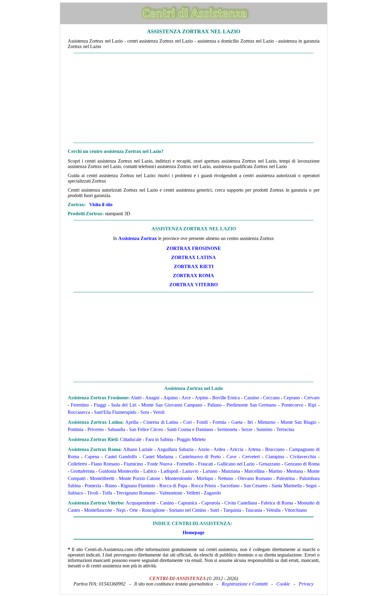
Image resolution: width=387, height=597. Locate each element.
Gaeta (236, 422)
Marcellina (254, 471)
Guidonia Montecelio (119, 471)
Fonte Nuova (159, 463)
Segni (311, 485)
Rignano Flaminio (138, 485)
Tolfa (107, 492)
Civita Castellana (240, 502)
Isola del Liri (123, 404)
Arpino (201, 397)
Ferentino (80, 404)
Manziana (230, 471)
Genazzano (269, 463)
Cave (231, 456)
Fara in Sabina (159, 439)
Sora (144, 412)
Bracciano (275, 449)
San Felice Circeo (146, 429)
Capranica (187, 502)
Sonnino (264, 429)
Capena (92, 456)
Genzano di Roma (302, 463)
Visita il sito (100, 204)
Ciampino (274, 456)
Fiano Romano (105, 463)
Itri (250, 422)
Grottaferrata (82, 471)
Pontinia (75, 429)
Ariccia (236, 449)
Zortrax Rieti (193, 266)
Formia (219, 422)
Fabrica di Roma (277, 502)
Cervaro (312, 397)
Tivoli (92, 492)
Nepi (120, 510)
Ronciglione (153, 510)
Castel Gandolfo (121, 456)
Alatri (136, 397)
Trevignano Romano (135, 492)
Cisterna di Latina (160, 422)
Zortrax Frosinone (193, 248)
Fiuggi (100, 404)
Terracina (285, 429)
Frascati (205, 463)
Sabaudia (116, 429)
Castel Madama (158, 456)
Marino (275, 471)
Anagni (152, 397)
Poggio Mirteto (191, 439)
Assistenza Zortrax (137, 238)
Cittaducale (130, 439)
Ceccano (271, 397)
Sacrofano (229, 485)
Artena (254, 449)
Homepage (193, 532)
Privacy (306, 583)
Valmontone (170, 492)
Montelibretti (102, 478)
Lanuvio (190, 471)
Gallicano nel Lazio (236, 463)
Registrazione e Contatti (245, 583)
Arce (186, 397)
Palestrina (285, 478)
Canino (167, 502)
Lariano (210, 471)
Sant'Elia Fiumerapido (115, 412)
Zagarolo (212, 492)
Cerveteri (251, 456)
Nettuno (225, 478)
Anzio (204, 449)
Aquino (170, 397)
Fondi (202, 422)
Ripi (312, 404)
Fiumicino (133, 463)
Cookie (283, 583)
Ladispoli (169, 471)
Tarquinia (232, 510)
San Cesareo (256, 485)
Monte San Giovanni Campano (171, 404)
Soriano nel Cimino (187, 510)
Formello (185, 463)
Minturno (266, 422)
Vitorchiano (296, 510)
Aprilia (131, 422)
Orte (133, 510)
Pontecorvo (292, 404)
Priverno (95, 429)
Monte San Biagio (298, 422)
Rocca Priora (203, 485)
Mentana (294, 471)
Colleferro (77, 463)
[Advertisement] (193, 98)
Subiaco (75, 492)
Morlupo (205, 478)
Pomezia (93, 485)
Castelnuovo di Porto (200, 456)
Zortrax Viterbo (193, 284)
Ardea (219, 449)
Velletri (193, 492)
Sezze (246, 429)
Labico (150, 471)
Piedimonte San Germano (251, 404)
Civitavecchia (303, 456)
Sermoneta (227, 429)
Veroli (158, 412)
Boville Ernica (226, 397)
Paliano (214, 404)
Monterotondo (178, 478)
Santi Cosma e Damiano (190, 429)
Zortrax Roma (193, 275)
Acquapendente (141, 502)
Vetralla (273, 510)
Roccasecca (79, 412)
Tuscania (253, 510)
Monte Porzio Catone (139, 478)
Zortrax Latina (193, 257)
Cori (187, 422)
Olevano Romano (255, 478)
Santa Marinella (286, 485)
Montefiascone (98, 510)
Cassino (251, 397)
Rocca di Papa (173, 485)
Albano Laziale (138, 449)
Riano (111, 485)
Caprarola (210, 502)
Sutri (214, 510)
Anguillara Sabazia (175, 449)
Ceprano (292, 397)
